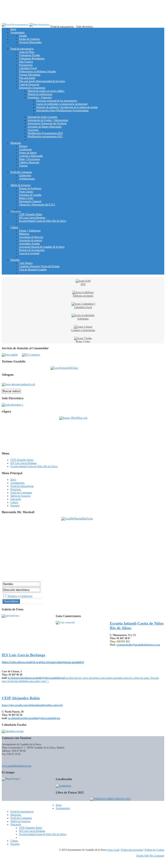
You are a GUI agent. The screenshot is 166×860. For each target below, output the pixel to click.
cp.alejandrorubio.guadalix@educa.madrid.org (34, 718)
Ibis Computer (157, 855)
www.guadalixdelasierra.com (16, 765)
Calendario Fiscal (83, 307)
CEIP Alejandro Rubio (21, 698)
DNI (83, 284)
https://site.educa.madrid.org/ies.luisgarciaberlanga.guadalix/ (43, 662)
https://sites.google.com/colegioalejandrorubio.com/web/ (32, 705)
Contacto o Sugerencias (83, 330)
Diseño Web (142, 855)
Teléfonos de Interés (83, 295)
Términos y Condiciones (19, 596)
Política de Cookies (154, 849)
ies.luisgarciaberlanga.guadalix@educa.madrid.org (36, 677)
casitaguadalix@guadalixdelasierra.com (138, 644)
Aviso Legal (113, 849)
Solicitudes (83, 318)
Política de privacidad (132, 849)
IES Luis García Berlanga (23, 655)
